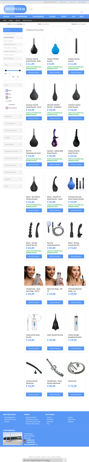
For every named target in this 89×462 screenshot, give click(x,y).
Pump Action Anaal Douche (33, 336)
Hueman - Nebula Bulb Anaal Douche (55, 152)
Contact (49, 417)
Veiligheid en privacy (32, 419)
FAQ (48, 424)
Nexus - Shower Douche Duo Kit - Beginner (74, 244)
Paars (9, 94)
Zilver (9, 101)
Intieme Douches (9, 37)
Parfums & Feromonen (10, 44)
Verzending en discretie (33, 422)
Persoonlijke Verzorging (10, 48)
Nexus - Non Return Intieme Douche (33, 198)
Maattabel (50, 419)
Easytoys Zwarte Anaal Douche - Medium (74, 106)
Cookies (70, 417)
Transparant (11, 104)
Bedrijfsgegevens (9, 417)
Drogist (53, 16)
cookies (47, 460)
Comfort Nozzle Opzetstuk (31, 382)
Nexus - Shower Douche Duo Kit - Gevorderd (32, 244)
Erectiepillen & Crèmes (9, 34)
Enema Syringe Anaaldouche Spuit (75, 336)
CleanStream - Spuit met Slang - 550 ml (33, 290)
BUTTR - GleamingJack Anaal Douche (33, 152)
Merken (6, 422)
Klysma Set (72, 381)
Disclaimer (43, 457)
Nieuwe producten (10, 419)
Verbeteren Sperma (9, 55)
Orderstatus (71, 419)
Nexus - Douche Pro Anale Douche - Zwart (54, 198)
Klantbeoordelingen (56, 457)
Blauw (10, 90)
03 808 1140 (30, 440)
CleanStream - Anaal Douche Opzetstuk (54, 382)
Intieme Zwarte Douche (73, 60)
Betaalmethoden (31, 417)
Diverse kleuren (12, 108)
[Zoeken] (54, 9)
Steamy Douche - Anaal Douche (74, 152)
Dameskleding (21, 16)
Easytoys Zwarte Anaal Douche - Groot (33, 106)
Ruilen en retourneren (32, 424)
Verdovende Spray (9, 58)
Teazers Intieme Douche (53, 60)
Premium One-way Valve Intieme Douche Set (76, 198)
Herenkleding (38, 16)
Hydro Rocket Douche (55, 335)
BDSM (63, 16)
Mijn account (72, 2)
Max (13, 76)
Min (6, 73)
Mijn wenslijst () (82, 2)
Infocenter (50, 422)
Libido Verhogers (8, 41)
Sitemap (70, 422)
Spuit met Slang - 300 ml (54, 290)
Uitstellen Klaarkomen (9, 51)
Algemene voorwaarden (34, 457)
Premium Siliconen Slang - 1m (75, 290)
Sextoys (6, 16)
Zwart (10, 97)
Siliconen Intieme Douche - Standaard (54, 106)
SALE (82, 16)
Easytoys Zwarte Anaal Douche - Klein (33, 60)
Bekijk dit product (34, 72)
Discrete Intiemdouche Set (53, 244)
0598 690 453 (30, 442)
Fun (73, 16)
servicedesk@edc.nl (30, 444)
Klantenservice (63, 2)
